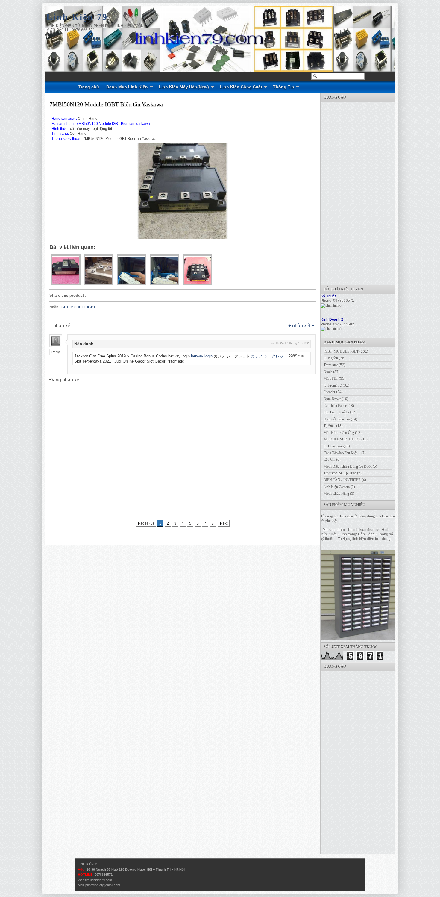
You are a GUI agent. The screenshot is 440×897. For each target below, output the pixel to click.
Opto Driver (332, 399)
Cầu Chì (329, 459)
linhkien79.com (101, 880)
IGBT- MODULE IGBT (77, 307)
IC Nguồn (331, 358)
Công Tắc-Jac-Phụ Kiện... (342, 453)
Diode (328, 372)
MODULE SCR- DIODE (342, 439)
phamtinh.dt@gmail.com (102, 885)
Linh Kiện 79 (77, 17)
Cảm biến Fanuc (335, 406)
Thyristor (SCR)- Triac (340, 473)
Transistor (331, 365)
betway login (202, 356)
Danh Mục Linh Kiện (127, 86)
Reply (55, 352)
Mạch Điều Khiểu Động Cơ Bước (348, 466)
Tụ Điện (329, 426)
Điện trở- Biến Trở (337, 419)
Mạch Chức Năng (336, 493)
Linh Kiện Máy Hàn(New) (184, 86)
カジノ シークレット (269, 356)
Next (223, 523)
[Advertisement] (365, 192)
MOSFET (331, 378)
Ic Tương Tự (333, 385)
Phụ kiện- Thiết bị (336, 412)
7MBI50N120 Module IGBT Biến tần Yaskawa (106, 104)
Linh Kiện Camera (337, 487)
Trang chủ (88, 86)
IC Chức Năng (334, 446)
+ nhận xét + (301, 325)
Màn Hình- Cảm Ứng (339, 433)
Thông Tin (283, 86)
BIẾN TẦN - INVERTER (342, 480)
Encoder (329, 392)
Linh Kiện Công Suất (241, 86)
